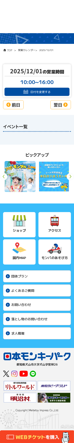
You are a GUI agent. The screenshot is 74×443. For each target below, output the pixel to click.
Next (70, 177)
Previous (3, 177)
